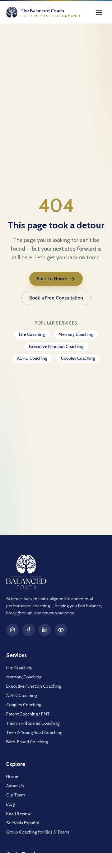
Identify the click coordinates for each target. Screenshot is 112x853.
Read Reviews (19, 813)
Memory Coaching (75, 334)
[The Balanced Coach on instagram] (12, 630)
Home (12, 776)
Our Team (15, 795)
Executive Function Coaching (56, 346)
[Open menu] (99, 12)
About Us (15, 785)
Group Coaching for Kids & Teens (37, 832)
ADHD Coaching (32, 358)
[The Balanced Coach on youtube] (61, 630)
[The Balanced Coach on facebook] (28, 630)
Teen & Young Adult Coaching (34, 732)
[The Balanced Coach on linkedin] (45, 630)
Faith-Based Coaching (27, 742)
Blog (10, 804)
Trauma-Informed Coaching (32, 723)
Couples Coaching (78, 358)
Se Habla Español (22, 822)
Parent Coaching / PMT (28, 714)
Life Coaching (32, 334)
